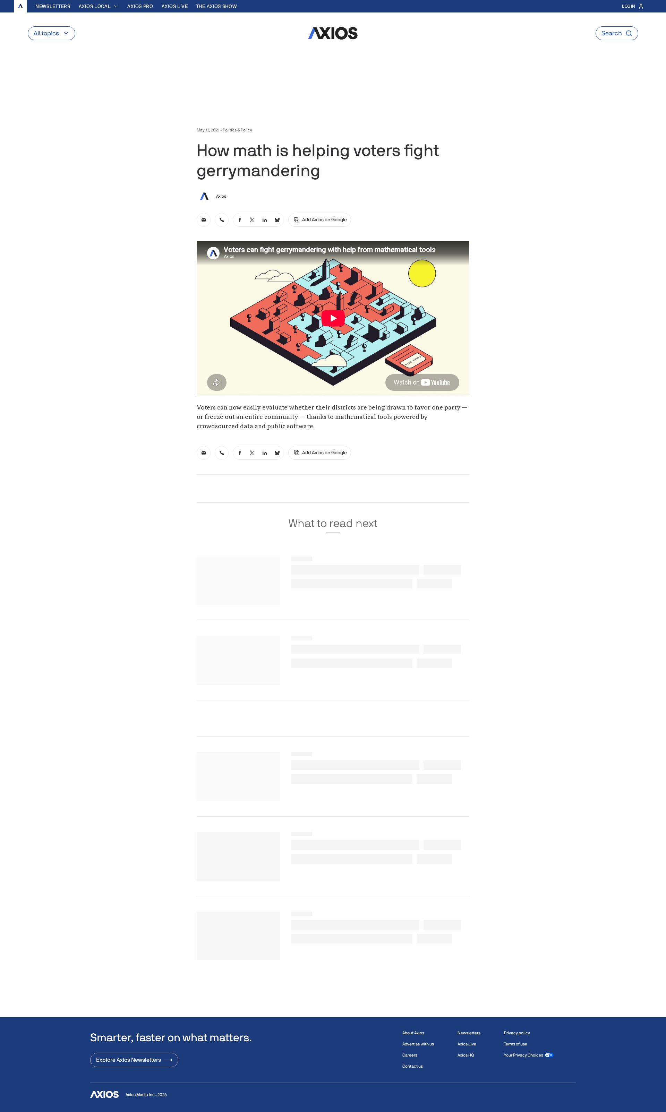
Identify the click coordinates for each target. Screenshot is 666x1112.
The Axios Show (216, 6)
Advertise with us (418, 1044)
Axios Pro (140, 6)
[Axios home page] (20, 6)
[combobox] (99, 6)
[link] (203, 219)
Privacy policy (517, 1033)
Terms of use (515, 1044)
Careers (409, 1055)
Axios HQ (466, 1055)
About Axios (413, 1033)
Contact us (412, 1066)
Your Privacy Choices (523, 1055)
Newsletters (52, 6)
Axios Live (175, 6)
